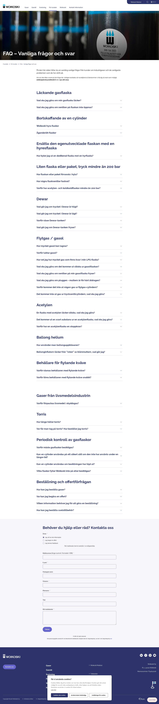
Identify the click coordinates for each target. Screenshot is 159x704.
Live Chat (152, 700)
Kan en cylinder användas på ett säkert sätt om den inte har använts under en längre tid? (77, 456)
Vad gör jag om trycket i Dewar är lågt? (57, 213)
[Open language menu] (153, 2)
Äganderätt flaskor (46, 132)
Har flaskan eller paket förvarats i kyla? (57, 174)
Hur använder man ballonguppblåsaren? (58, 345)
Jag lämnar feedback (51, 543)
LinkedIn (141, 655)
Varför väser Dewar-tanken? (51, 220)
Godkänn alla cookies (59, 695)
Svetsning (42, 7)
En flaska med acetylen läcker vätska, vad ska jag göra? (66, 312)
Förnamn (45, 581)
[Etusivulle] (11, 6)
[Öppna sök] (147, 2)
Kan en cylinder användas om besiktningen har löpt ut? (66, 464)
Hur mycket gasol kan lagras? (52, 246)
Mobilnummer (58, 553)
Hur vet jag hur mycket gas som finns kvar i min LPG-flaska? (68, 259)
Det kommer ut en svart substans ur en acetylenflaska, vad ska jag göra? (75, 319)
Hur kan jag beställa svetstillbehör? (55, 510)
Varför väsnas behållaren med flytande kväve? (61, 370)
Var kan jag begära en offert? (52, 496)
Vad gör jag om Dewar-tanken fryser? (56, 227)
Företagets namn (48, 572)
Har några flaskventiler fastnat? (53, 181)
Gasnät (34, 7)
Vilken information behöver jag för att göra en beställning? (67, 503)
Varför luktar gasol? (47, 253)
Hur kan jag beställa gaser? (51, 489)
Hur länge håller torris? (49, 422)
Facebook (145, 655)
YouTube (154, 655)
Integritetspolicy (42, 699)
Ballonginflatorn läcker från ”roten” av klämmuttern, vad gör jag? (71, 352)
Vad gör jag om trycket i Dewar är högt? (57, 206)
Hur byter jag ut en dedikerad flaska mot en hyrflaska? (65, 155)
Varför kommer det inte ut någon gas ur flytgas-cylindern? (67, 287)
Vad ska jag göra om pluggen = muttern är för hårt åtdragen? (68, 280)
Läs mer (53, 690)
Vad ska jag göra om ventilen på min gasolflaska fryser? (66, 273)
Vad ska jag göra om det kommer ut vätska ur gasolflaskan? (68, 266)
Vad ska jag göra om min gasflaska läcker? (59, 100)
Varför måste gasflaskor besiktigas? (55, 447)
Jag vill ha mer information (53, 537)
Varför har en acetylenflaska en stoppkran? (59, 326)
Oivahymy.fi (142, 699)
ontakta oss (9, 667)
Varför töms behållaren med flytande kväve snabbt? (64, 377)
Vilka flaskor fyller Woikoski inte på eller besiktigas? (64, 471)
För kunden (53, 7)
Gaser (27, 7)
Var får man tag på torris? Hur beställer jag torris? (62, 428)
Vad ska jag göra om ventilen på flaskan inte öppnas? (65, 107)
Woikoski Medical (136, 2)
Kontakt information (76, 7)
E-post (45, 562)
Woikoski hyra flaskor (48, 126)
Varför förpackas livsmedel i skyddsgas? (58, 403)
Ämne (44, 534)
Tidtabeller (94, 674)
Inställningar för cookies (98, 695)
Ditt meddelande (48, 609)
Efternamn (46, 590)
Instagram (150, 655)
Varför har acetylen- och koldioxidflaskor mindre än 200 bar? (68, 188)
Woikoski (63, 7)
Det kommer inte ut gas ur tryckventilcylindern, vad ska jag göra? (71, 294)
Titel (44, 600)
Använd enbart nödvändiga (78, 695)
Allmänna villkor (28, 699)
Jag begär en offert (51, 540)
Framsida (5, 64)
